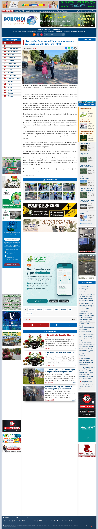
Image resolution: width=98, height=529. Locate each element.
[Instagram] (41, 34)
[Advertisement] (11, 127)
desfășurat (39, 309)
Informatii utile (13, 52)
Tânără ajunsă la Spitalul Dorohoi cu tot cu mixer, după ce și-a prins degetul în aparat (86, 337)
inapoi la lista (38, 325)
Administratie (12, 81)
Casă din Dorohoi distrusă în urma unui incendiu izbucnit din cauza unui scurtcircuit (86, 289)
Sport (10, 87)
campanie (31, 309)
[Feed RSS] (34, 34)
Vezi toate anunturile (86, 223)
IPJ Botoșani (48, 309)
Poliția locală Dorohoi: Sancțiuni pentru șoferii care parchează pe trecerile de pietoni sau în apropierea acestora (86, 327)
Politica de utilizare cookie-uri (47, 521)
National (11, 55)
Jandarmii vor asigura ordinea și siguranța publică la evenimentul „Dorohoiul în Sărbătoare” (58, 388)
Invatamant (12, 63)
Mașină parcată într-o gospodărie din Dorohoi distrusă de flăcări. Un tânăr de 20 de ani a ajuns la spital (87, 384)
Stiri (70, 309)
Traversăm (29, 313)
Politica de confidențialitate (29, 521)
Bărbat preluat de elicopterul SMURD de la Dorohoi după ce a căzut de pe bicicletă (86, 361)
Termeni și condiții (62, 521)
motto (56, 309)
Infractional (12, 75)
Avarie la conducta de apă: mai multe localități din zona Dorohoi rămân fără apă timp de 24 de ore (86, 306)
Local (10, 69)
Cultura (10, 93)
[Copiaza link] (75, 48)
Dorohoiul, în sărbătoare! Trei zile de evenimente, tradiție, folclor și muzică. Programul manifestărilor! (87, 297)
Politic (10, 84)
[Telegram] (72, 48)
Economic (11, 58)
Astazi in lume (13, 49)
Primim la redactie (14, 78)
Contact (10, 96)
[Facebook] (38, 34)
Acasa (9, 46)
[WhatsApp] (69, 48)
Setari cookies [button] (7, 521)
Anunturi (10, 43)
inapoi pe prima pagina (65, 325)
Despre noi (17, 521)
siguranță (63, 309)
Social (10, 90)
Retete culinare (13, 66)
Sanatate (11, 60)
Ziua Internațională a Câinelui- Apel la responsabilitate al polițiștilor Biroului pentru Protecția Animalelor (60, 371)
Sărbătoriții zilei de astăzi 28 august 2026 (60, 336)
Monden (10, 72)
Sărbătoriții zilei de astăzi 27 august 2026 (60, 353)
